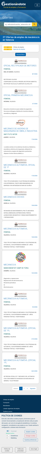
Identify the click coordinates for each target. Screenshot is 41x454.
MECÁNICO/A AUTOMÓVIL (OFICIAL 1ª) (20, 361)
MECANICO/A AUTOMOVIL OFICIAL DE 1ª (19, 166)
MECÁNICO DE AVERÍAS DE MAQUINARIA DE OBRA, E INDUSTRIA (20, 129)
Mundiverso (6, 405)
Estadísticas (14, 435)
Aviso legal (34, 449)
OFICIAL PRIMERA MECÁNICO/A (18, 95)
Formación (6, 402)
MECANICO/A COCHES (14, 197)
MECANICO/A (10, 265)
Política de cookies (7, 450)
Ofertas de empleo (8, 399)
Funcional (13, 431)
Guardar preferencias (30, 440)
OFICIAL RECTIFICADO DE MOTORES (20, 65)
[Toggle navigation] (37, 5)
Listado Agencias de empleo (11, 408)
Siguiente (32, 388)
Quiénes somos (7, 411)
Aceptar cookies (30, 431)
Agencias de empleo (19, 49)
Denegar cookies (30, 436)
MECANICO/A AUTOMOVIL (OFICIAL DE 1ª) (20, 329)
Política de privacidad (20, 450)
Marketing (14, 438)
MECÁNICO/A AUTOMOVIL (16, 229)
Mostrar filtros (21, 54)
